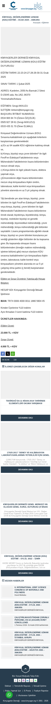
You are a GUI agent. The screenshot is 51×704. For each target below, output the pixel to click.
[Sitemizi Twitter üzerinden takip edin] (19, 680)
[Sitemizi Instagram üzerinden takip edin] (23, 680)
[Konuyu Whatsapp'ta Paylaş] (13, 354)
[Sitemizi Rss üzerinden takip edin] (35, 680)
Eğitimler (45, 23)
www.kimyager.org (28, 701)
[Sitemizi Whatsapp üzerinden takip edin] (31, 680)
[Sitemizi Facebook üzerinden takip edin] (15, 680)
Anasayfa (36, 23)
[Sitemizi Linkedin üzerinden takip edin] (27, 680)
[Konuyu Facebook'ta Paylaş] (3, 354)
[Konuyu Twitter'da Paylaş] (8, 354)
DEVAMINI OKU (25, 418)
